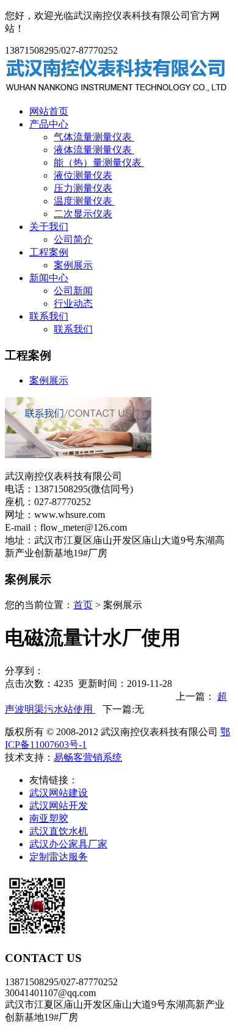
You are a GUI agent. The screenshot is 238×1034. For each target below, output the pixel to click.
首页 (83, 605)
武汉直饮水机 (58, 831)
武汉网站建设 (58, 793)
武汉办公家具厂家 (68, 844)
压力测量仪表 (83, 188)
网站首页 (48, 111)
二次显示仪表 (83, 214)
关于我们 (48, 226)
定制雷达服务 (58, 857)
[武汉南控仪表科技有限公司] (116, 90)
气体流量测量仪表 (94, 137)
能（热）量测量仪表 (99, 162)
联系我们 (48, 316)
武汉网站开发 (58, 805)
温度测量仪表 (84, 201)
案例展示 (73, 265)
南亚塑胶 (48, 818)
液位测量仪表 (83, 175)
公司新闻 (73, 290)
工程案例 (48, 252)
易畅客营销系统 (88, 757)
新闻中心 (48, 278)
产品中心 (48, 124)
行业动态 (73, 303)
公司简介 (73, 239)
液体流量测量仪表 (94, 150)
